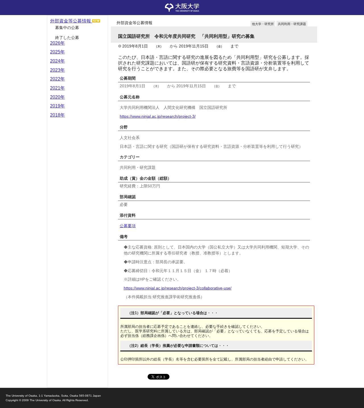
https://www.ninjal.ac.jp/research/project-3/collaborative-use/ (177, 288)
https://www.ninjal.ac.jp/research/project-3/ (158, 116)
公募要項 (128, 225)
